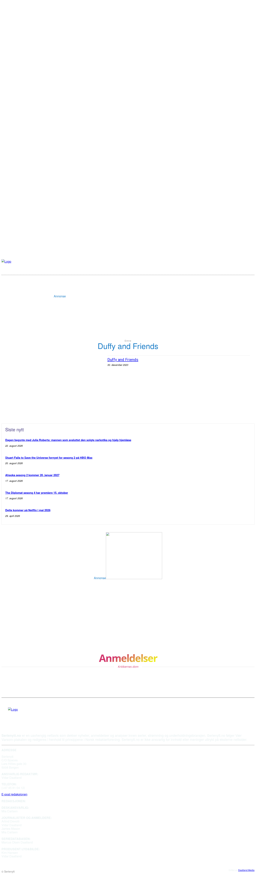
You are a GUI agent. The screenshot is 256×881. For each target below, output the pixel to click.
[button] (249, 269)
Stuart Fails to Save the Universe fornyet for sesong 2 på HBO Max (48, 458)
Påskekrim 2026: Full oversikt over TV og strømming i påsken (44, 599)
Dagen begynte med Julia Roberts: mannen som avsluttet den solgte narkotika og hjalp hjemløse (68, 440)
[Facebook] (9, 715)
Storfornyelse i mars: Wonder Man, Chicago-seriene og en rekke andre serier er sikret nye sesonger (140, 635)
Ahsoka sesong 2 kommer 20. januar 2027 (32, 475)
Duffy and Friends (122, 359)
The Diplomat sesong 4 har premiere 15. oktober (36, 493)
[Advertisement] (134, 288)
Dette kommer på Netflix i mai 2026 (27, 510)
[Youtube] (16, 715)
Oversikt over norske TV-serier (123, 616)
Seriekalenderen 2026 (18, 616)
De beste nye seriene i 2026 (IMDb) (126, 597)
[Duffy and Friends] (55, 385)
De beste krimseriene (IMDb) (24, 632)
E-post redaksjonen (14, 794)
